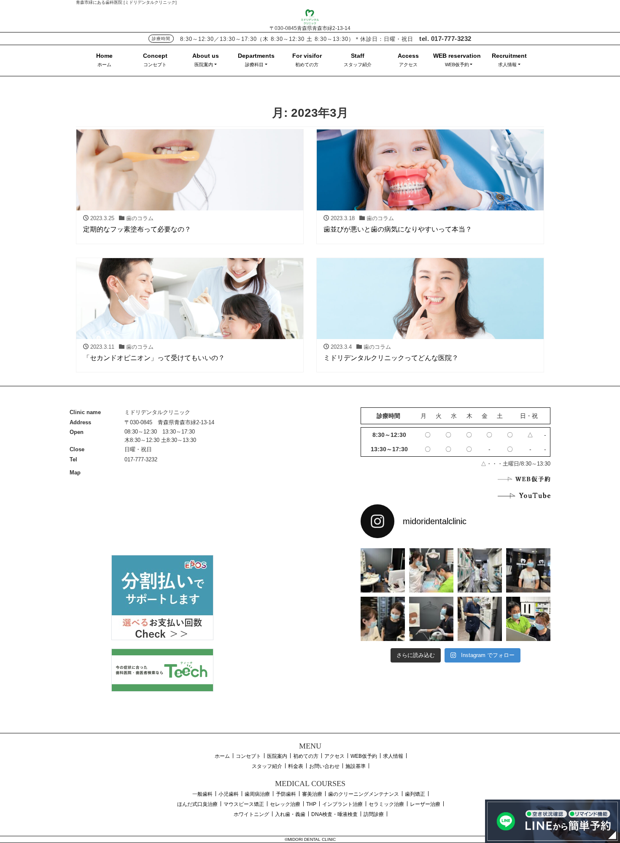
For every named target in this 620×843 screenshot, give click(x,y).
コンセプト (155, 64)
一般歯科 (202, 794)
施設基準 (355, 766)
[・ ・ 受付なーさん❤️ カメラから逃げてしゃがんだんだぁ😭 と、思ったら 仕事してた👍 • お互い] (528, 570)
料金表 (295, 766)
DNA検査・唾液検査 (334, 814)
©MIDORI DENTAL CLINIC (310, 839)
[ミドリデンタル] (310, 16)
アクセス (408, 64)
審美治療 (312, 794)
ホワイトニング (251, 814)
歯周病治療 (257, 794)
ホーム (104, 64)
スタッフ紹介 (358, 64)
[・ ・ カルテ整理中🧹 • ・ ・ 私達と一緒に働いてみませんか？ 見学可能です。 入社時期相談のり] (480, 570)
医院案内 (203, 64)
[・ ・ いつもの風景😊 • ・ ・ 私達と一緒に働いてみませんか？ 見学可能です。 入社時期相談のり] (431, 570)
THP (311, 804)
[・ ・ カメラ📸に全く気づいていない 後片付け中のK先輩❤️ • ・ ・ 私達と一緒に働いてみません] (431, 619)
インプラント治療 (342, 804)
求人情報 (507, 64)
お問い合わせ (324, 766)
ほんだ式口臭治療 (197, 804)
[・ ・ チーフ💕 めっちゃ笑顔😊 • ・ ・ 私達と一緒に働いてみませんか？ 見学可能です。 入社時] (528, 619)
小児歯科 (228, 794)
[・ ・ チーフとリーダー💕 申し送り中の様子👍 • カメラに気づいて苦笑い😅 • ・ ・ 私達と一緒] (383, 619)
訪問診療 (374, 814)
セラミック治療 (386, 804)
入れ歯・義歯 (290, 814)
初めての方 (306, 64)
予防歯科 (286, 794)
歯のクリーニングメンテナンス (363, 794)
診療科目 (254, 64)
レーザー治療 (425, 804)
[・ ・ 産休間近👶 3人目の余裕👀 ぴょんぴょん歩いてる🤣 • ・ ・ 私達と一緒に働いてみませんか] (480, 619)
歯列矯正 (415, 794)
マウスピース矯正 (244, 804)
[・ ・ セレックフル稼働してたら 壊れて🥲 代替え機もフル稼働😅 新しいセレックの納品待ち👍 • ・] (383, 570)
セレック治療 (285, 804)
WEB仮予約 (457, 64)
